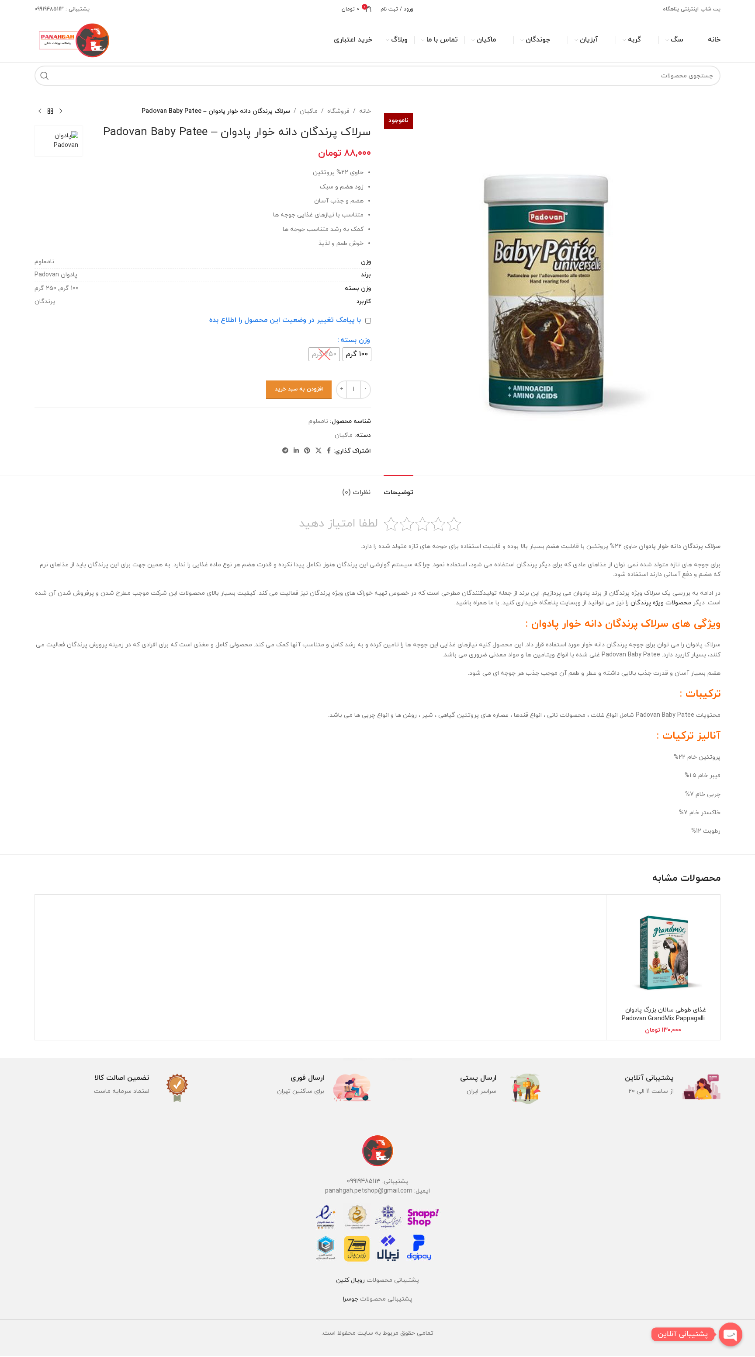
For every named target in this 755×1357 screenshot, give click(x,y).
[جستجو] (45, 76)
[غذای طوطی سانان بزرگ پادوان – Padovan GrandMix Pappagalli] (663, 951)
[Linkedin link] (296, 451)
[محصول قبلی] (60, 111)
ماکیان (309, 111)
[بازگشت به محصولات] (50, 111)
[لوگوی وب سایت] (73, 39)
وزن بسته (355, 340)
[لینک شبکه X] (318, 451)
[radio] (357, 354)
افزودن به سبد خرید (299, 389)
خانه (365, 111)
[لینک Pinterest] (307, 451)
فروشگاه (338, 111)
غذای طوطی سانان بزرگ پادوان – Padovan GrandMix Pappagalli (663, 1014)
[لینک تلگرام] (285, 451)
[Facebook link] (328, 451)
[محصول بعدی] (40, 111)
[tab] (398, 488)
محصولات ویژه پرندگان (660, 603)
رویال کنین (350, 1280)
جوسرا (350, 1299)
